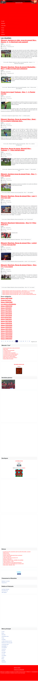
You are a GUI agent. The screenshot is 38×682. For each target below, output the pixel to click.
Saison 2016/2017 (6, 319)
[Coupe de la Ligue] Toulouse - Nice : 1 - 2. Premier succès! (18, 93)
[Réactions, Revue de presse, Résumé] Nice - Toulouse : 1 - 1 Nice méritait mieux (16, 149)
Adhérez (19, 366)
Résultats (3, 23)
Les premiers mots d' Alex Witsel (9, 352)
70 (25, 341)
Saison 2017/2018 (6, 321)
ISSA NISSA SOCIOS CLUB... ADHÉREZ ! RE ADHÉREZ (13, 560)
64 (12, 341)
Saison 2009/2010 (6, 306)
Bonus (3, 658)
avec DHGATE (22, 467)
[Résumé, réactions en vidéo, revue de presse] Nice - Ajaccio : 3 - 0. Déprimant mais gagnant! (19, 41)
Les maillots (4, 655)
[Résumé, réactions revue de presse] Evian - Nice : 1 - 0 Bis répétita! (19, 175)
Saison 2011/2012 (6, 310)
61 (5, 341)
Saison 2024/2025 (6, 335)
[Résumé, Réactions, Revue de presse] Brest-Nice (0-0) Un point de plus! (16, 291)
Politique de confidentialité (19, 669)
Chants (3, 657)
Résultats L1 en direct (6, 581)
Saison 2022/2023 (6, 331)
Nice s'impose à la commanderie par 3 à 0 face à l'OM (13, 563)
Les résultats (4, 645)
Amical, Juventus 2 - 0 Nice (8, 561)
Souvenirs (3, 650)
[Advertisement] (19, 12)
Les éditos (3, 639)
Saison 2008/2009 (6, 302)
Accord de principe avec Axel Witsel (10, 355)
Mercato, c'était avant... (7, 558)
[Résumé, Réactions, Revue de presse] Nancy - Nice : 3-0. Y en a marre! (19, 266)
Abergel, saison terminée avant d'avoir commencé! (12, 555)
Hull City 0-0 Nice (6, 554)
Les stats (3, 653)
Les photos (4, 649)
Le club (3, 631)
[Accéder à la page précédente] (4, 341)
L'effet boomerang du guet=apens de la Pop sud (12, 562)
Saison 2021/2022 (6, 329)
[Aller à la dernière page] (29, 341)
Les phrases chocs (5, 636)
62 (7, 341)
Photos (2, 29)
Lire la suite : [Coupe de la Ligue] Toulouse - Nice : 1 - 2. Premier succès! (16, 115)
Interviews (3, 25)
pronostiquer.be (35, 671)
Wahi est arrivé (6, 552)
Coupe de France (6, 300)
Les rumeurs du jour (7, 351)
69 (23, 341)
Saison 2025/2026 (6, 337)
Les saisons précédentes (8, 304)
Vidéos (2, 32)
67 (18, 341)
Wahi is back (5, 349)
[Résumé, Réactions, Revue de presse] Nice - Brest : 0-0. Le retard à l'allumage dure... (18, 120)
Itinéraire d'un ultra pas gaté (7, 642)
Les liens (3, 660)
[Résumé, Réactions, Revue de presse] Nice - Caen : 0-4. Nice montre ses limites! (17, 293)
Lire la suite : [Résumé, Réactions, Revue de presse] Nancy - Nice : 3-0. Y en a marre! (18, 287)
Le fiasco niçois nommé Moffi (8, 350)
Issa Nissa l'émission (5, 589)
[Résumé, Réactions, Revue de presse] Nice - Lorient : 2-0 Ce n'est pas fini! (19, 244)
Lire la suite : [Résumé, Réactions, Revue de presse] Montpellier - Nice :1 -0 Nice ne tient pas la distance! (19, 88)
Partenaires (4, 661)
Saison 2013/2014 (6, 313)
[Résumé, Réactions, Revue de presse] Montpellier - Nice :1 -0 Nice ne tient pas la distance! (18, 68)
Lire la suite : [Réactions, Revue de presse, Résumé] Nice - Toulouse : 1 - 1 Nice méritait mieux (19, 170)
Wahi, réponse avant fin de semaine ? (10, 357)
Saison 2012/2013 (6, 312)
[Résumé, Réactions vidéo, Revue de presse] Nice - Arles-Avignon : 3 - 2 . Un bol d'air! (18, 290)
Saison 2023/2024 (6, 333)
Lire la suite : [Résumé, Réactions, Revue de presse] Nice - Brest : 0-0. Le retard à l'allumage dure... (19, 144)
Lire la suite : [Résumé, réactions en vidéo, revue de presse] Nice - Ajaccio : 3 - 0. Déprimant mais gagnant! (19, 63)
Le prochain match (5, 644)
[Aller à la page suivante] (27, 341)
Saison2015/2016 (6, 317)
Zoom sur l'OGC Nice (7, 556)
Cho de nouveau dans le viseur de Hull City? (11, 347)
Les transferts (4, 647)
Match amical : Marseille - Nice (9, 564)
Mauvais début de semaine (8, 358)
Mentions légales (17, 667)
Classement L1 (4, 582)
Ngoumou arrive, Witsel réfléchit (9, 356)
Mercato (3, 34)
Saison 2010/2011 (6, 308)
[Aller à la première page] (2, 341)
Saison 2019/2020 (6, 325)
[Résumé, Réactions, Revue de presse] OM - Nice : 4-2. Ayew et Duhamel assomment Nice (19, 294)
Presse (2, 27)
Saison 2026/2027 (6, 338)
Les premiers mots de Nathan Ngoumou (10, 353)
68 (21, 341)
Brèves (3, 633)
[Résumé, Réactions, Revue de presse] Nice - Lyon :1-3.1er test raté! (19, 197)
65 (14, 341)
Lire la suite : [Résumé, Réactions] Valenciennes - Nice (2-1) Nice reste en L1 (16, 239)
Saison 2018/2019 (6, 323)
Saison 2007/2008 (6, 298)
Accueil (2, 21)
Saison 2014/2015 (6, 315)
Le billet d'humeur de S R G (7, 641)
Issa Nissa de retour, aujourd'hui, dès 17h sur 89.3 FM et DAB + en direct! (16, 551)
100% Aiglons (4, 592)
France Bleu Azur (5, 590)
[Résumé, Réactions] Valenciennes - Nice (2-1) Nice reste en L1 (18, 223)
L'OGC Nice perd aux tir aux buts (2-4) (10, 557)
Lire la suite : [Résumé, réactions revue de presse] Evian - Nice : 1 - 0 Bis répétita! (17, 192)
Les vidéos (4, 652)
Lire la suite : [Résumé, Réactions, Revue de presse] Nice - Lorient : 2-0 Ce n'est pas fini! (19, 261)
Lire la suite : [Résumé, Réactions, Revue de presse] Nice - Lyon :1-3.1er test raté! (17, 219)
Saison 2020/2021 (6, 327)
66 (16, 341)
